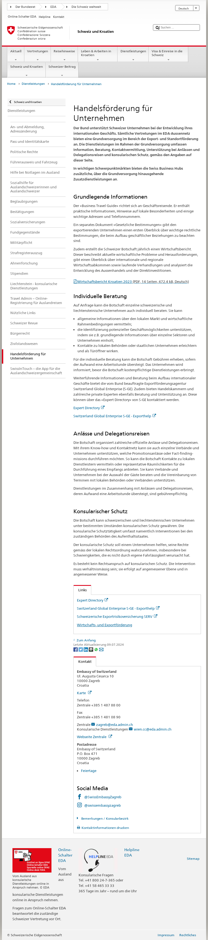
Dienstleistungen (133, 51)
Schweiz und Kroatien (26, 66)
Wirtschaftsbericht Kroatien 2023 (133, 281)
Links (80, 590)
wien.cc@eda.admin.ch (152, 729)
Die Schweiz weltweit (86, 7)
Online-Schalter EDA (65, 855)
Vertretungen (37, 51)
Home (11, 84)
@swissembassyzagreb (102, 805)
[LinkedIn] (86, 649)
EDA (53, 7)
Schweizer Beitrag (62, 66)
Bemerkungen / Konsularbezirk (104, 818)
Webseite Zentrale (92, 737)
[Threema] (91, 649)
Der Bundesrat (25, 7)
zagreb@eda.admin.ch (114, 724)
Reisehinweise (64, 51)
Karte (82, 693)
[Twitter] (81, 649)
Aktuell (15, 51)
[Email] (101, 649)
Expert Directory (86, 408)
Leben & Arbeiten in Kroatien (96, 53)
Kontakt (83, 661)
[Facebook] (76, 649)
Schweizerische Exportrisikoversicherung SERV (114, 616)
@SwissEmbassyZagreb (102, 797)
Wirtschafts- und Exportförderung (104, 625)
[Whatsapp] (96, 649)
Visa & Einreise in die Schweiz (167, 53)
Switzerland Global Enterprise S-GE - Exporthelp (112, 416)
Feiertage (88, 770)
